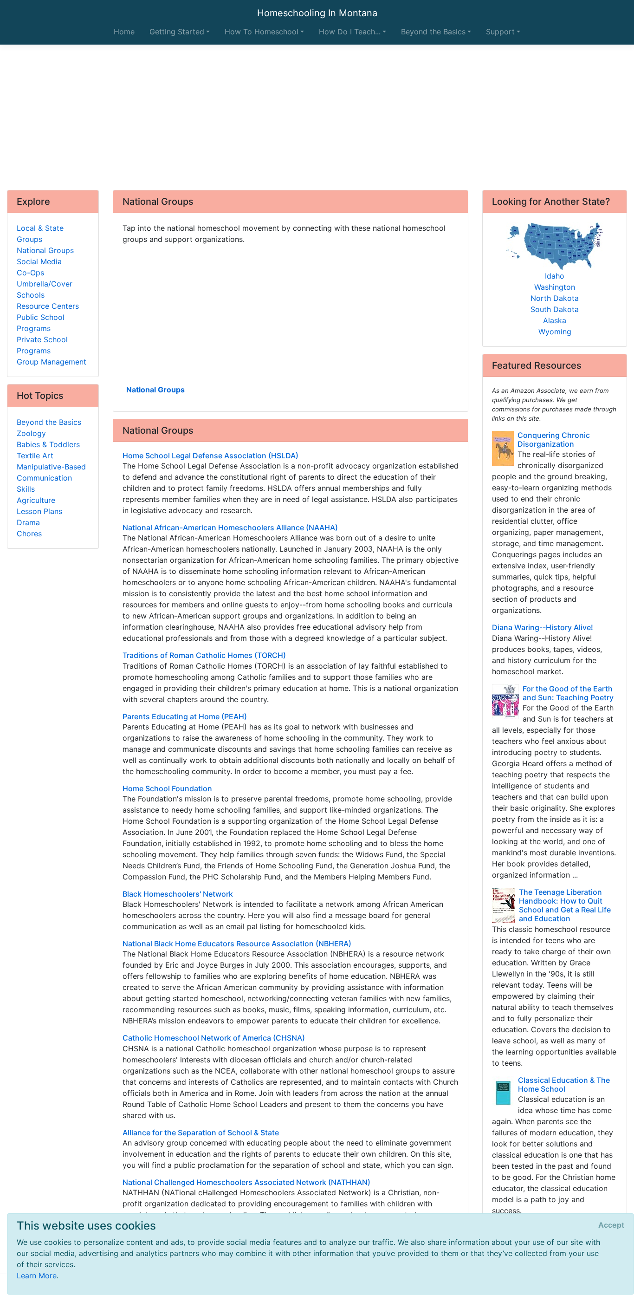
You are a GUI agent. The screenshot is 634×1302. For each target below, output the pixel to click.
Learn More (37, 1275)
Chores (29, 533)
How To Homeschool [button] (261, 31)
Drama (28, 522)
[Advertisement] (317, 117)
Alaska (554, 320)
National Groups (155, 389)
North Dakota (554, 298)
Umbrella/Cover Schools (44, 289)
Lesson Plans (39, 511)
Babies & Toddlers (48, 444)
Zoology (31, 433)
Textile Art (35, 455)
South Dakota (554, 309)
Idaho (554, 275)
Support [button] (500, 31)
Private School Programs (42, 345)
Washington (554, 287)
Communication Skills (44, 483)
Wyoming (554, 331)
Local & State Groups (40, 233)
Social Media (39, 261)
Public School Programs (41, 322)
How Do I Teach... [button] (350, 31)
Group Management (51, 361)
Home (124, 31)
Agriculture (36, 500)
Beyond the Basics (49, 422)
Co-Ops (30, 272)
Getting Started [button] (176, 31)
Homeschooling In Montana (317, 13)
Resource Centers (48, 306)
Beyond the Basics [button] (433, 31)
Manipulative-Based (51, 466)
